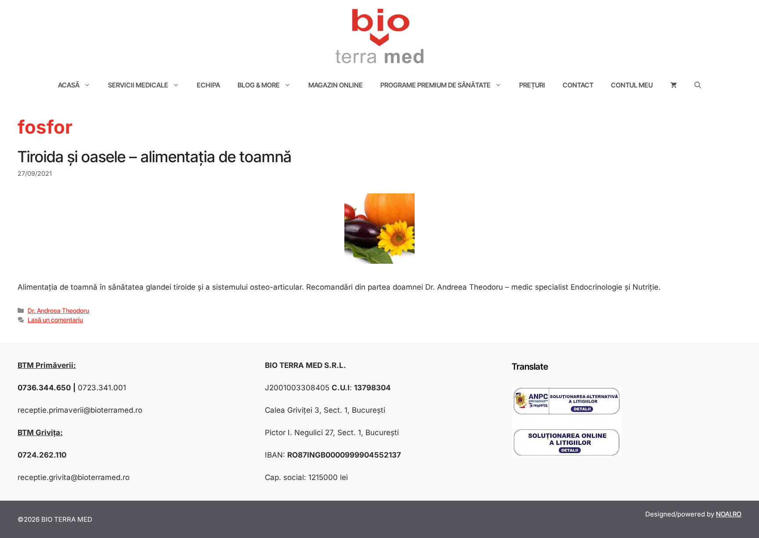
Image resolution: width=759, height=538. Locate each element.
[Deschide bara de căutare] (698, 85)
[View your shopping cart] (673, 85)
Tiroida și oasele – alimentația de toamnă (155, 156)
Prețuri (532, 85)
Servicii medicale (138, 85)
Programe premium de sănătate (435, 85)
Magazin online (335, 85)
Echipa (208, 85)
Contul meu (632, 85)
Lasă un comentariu (55, 320)
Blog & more (259, 85)
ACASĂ (69, 85)
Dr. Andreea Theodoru (58, 310)
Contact (578, 85)
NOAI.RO (728, 514)
